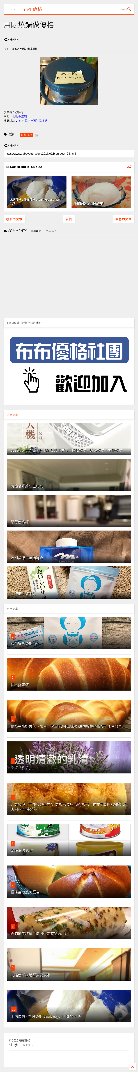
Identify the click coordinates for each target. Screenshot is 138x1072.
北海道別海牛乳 (23, 593)
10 (14, 1009)
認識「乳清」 (21, 767)
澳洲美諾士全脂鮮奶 (27, 557)
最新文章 (12, 414)
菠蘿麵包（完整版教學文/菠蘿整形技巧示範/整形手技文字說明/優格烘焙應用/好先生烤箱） (68, 807)
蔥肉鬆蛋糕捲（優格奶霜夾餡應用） (39, 933)
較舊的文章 (124, 219)
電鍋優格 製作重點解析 (89, 203)
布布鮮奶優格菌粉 (25, 643)
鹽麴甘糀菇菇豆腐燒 (27, 486)
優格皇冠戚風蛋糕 (25, 892)
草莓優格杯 (20, 521)
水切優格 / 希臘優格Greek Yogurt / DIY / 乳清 (36, 201)
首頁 (69, 219)
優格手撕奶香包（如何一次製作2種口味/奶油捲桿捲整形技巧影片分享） (68, 726)
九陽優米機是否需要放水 (30, 974)
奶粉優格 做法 (22, 850)
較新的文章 (14, 219)
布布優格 (32, 9)
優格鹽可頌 (20, 684)
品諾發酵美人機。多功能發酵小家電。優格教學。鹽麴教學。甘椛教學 (66, 450)
